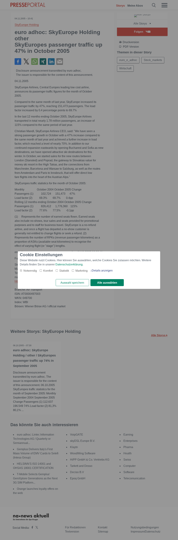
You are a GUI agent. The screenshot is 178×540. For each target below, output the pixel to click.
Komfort (48, 270)
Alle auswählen (107, 282)
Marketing (81, 270)
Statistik (64, 270)
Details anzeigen (102, 270)
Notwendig (30, 270)
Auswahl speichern (72, 282)
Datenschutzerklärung (69, 264)
